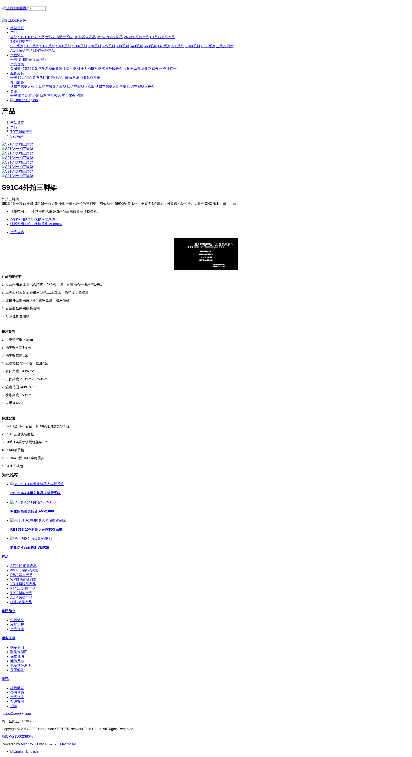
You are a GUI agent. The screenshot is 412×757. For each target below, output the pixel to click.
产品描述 (17, 232)
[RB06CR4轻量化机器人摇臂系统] (37, 484)
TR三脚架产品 (21, 132)
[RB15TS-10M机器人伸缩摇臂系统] (38, 520)
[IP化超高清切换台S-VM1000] (33, 502)
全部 (13, 37)
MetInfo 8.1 (29, 744)
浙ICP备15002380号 (17, 736)
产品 (13, 127)
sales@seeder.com (16, 714)
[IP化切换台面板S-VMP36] (31, 538)
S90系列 (16, 136)
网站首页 (17, 28)
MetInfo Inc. (68, 744)
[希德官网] (206, 8)
